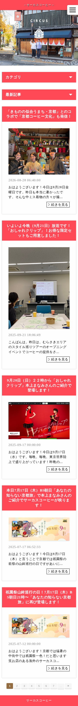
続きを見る (59, 204)
